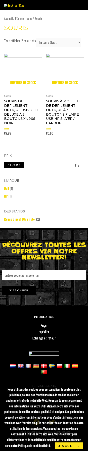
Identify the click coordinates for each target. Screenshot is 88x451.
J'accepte (69, 446)
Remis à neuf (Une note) (19, 219)
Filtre (14, 165)
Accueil (8, 18)
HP (6, 196)
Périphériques (23, 18)
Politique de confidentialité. (34, 445)
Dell (6, 188)
